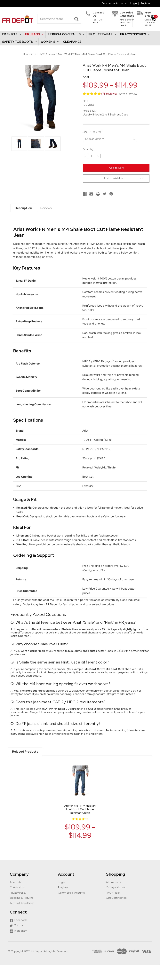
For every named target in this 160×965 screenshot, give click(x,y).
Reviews (46, 208)
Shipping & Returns (21, 897)
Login (133, 3)
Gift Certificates (116, 897)
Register (145, 3)
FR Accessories (133, 34)
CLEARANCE (72, 42)
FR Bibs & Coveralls (64, 34)
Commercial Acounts (71, 892)
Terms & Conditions (22, 903)
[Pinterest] (111, 194)
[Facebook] (85, 194)
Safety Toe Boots (17, 42)
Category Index (115, 887)
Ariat (86, 77)
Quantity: (88, 149)
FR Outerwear (100, 34)
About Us (15, 882)
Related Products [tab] (25, 752)
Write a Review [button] (128, 94)
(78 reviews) (109, 93)
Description (23, 208)
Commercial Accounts (113, 3)
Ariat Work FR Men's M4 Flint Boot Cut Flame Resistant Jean (80, 809)
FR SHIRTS (9, 34)
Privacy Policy (18, 892)
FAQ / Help (113, 892)
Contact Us (17, 887)
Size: (92, 132)
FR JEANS (32, 34)
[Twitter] (105, 194)
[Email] (91, 194)
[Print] (98, 194)
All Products (113, 882)
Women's (48, 42)
